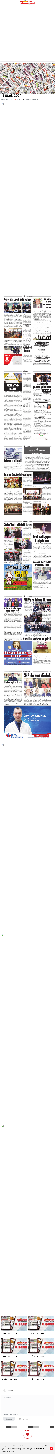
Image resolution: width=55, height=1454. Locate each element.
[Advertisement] (27, 34)
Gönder (9, 1419)
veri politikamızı (38, 1449)
